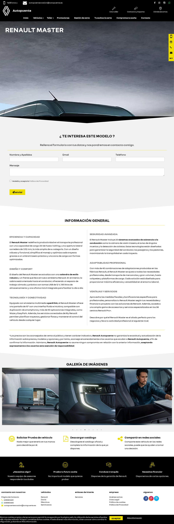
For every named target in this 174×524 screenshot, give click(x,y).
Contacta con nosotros (13, 492)
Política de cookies (117, 502)
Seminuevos (46, 505)
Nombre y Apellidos (21, 154)
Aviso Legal (114, 500)
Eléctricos (45, 502)
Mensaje (14, 165)
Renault (44, 497)
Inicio (25, 18)
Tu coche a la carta (103, 18)
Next (172, 396)
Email (66, 154)
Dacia (43, 500)
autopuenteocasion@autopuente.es (20, 505)
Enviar (18, 192)
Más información (29, 521)
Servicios (79, 497)
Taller (49, 18)
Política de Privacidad (39, 181)
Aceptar (116, 518)
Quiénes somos (115, 497)
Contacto (145, 18)
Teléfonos (11, 2)
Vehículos (37, 18)
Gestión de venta (82, 18)
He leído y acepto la (30, 181)
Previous (1, 396)
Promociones (63, 18)
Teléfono (121, 154)
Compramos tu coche (126, 18)
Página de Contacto (10, 497)
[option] (30, 396)
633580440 (9, 500)
